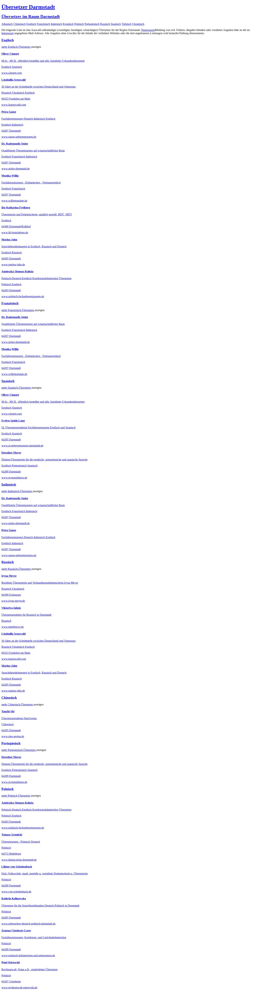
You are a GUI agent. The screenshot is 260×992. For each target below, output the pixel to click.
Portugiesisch (92, 23)
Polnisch (79, 23)
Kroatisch (68, 23)
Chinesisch (19, 23)
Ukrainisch (138, 23)
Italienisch (56, 23)
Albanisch (7, 23)
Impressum (148, 30)
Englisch (31, 23)
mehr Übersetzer (16, 46)
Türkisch (126, 23)
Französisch (43, 23)
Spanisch (116, 23)
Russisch (105, 23)
